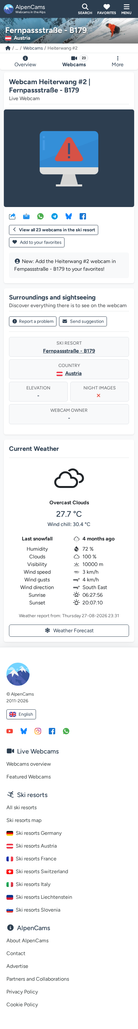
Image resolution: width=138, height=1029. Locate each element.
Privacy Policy (22, 992)
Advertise (17, 966)
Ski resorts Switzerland (42, 871)
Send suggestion (87, 321)
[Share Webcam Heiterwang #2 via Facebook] (83, 216)
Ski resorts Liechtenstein (44, 897)
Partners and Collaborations (37, 979)
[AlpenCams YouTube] (9, 731)
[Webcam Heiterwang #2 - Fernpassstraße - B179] (69, 158)
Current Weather (34, 448)
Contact (15, 953)
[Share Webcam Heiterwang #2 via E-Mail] (26, 216)
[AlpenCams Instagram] (38, 731)
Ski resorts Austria (36, 846)
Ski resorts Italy (33, 884)
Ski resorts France (36, 859)
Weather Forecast (73, 630)
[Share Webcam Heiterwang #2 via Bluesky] (68, 216)
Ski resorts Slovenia (38, 910)
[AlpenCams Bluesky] (24, 731)
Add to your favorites (40, 242)
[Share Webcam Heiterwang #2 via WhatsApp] (40, 216)
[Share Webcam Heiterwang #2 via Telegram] (54, 216)
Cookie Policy (22, 1004)
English (26, 714)
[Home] (8, 48)
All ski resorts (21, 807)
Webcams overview (28, 764)
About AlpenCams (27, 940)
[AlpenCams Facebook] (52, 731)
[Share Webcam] (12, 216)
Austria (73, 373)
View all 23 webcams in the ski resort (57, 230)
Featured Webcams (28, 777)
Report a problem (36, 321)
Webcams (33, 48)
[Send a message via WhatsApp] (66, 731)
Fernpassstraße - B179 (69, 351)
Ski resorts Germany (39, 833)
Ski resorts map (23, 820)
